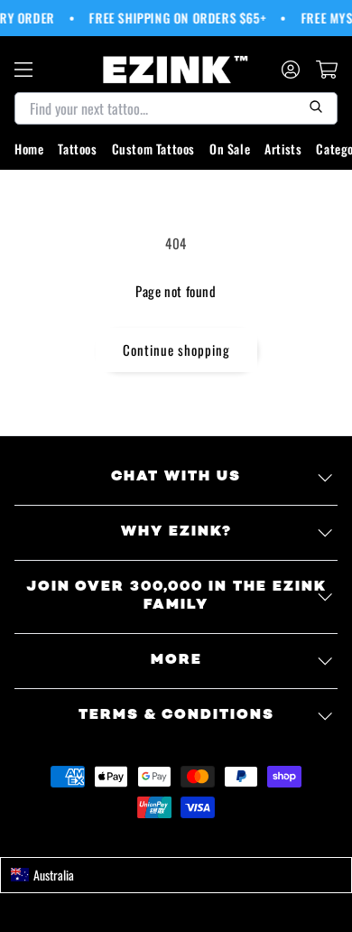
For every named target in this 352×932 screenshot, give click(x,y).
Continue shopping (176, 349)
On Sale (229, 148)
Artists (282, 148)
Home (28, 148)
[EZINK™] (176, 70)
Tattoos (77, 148)
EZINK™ (196, 839)
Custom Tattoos (153, 148)
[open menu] (23, 69)
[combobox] (176, 875)
